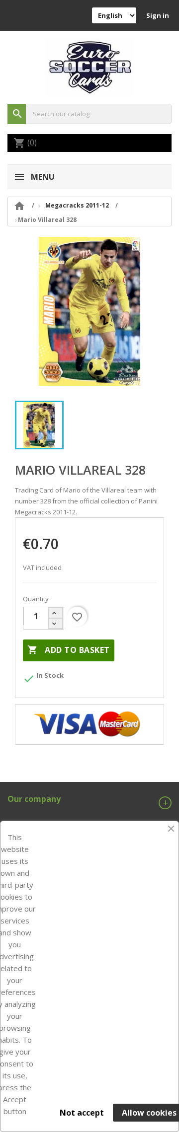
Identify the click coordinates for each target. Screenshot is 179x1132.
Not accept (82, 1112)
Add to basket (68, 649)
